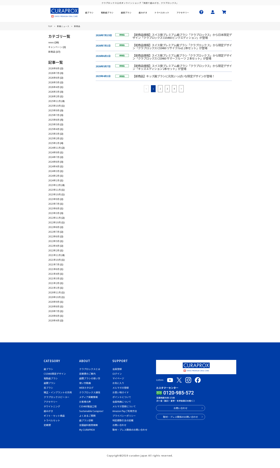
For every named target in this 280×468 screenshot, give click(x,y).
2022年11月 (54, 217)
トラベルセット (52, 420)
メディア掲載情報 (88, 397)
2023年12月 (54, 185)
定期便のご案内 (87, 373)
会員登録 (117, 369)
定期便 (47, 425)
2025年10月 (54, 105)
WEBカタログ (86, 387)
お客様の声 (85, 401)
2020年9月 (54, 301)
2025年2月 (54, 138)
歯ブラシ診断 (86, 420)
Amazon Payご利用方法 (124, 411)
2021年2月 (54, 283)
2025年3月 (54, 133)
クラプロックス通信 (89, 392)
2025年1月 (54, 143)
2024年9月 (54, 152)
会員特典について (121, 401)
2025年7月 (54, 115)
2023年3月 (54, 213)
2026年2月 (54, 96)
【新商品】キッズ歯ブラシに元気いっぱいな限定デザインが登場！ (173, 76)
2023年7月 (54, 203)
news (51, 42)
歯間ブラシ (49, 383)
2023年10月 (54, 194)
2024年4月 (54, 166)
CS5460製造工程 (88, 406)
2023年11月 (54, 189)
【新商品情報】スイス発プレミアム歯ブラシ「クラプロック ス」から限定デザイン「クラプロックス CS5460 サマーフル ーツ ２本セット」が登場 (182, 57)
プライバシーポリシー (124, 415)
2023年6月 (54, 208)
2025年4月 (54, 129)
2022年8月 (54, 227)
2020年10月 (54, 297)
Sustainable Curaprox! (91, 411)
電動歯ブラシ (51, 378)
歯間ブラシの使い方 (89, 378)
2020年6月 (54, 315)
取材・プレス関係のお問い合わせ (129, 429)
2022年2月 (54, 250)
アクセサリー (51, 401)
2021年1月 (54, 287)
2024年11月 (54, 147)
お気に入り (118, 383)
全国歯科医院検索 (88, 425)
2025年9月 (54, 110)
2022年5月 (54, 241)
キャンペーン (55, 47)
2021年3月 (54, 278)
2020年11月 (54, 292)
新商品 (51, 51)
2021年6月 (54, 269)
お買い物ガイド (120, 392)
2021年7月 (54, 264)
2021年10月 (54, 259)
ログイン (117, 373)
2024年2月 (54, 175)
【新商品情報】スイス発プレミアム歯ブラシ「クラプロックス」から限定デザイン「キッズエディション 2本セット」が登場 (182, 67)
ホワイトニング (52, 406)
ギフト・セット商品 (54, 415)
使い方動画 (85, 383)
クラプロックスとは (89, 369)
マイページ (118, 378)
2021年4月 (54, 273)
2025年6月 (54, 119)
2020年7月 (54, 311)
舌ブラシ (48, 387)
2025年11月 (54, 101)
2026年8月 (54, 68)
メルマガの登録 (120, 387)
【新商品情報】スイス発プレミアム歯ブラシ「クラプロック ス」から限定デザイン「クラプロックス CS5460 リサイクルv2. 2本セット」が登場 (182, 46)
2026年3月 (54, 91)
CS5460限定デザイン (55, 373)
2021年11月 (54, 255)
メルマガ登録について (124, 406)
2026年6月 (54, 77)
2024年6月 (54, 161)
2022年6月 (54, 236)
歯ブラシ (48, 369)
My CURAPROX (87, 429)
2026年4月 (54, 87)
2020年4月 (54, 320)
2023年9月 (54, 199)
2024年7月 (54, 157)
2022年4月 (54, 245)
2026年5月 (54, 82)
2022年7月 (54, 231)
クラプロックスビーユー (56, 397)
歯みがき (48, 411)
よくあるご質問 (87, 415)
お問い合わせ (119, 425)
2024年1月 (54, 180)
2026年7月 (54, 73)
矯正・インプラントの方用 (58, 392)
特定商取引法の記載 (122, 420)
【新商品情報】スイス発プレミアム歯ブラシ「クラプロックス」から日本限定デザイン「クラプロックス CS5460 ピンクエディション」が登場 (182, 36)
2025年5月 (54, 124)
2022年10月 (54, 222)
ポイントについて (121, 397)
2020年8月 (54, 306)
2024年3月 (54, 171)
